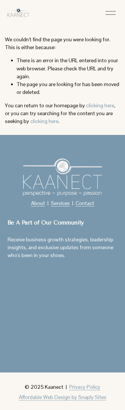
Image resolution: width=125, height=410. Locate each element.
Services (60, 203)
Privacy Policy (84, 387)
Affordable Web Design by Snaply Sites (62, 397)
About (38, 203)
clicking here (100, 105)
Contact (85, 203)
